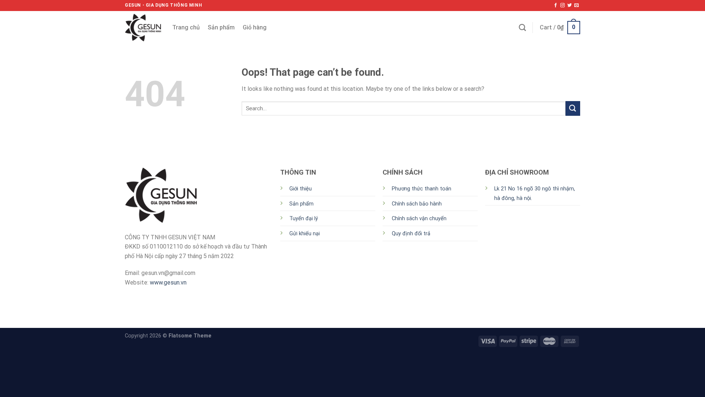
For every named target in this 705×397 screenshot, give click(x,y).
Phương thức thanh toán (421, 189)
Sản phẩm (221, 27)
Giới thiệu (300, 189)
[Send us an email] (576, 5)
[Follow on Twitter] (569, 5)
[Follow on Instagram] (562, 5)
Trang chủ (186, 27)
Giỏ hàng (255, 27)
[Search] (522, 27)
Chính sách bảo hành (417, 204)
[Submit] (572, 108)
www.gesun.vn (168, 282)
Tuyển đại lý (303, 218)
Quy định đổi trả (411, 233)
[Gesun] (143, 28)
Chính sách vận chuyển (419, 218)
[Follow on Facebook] (555, 5)
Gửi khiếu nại (304, 233)
